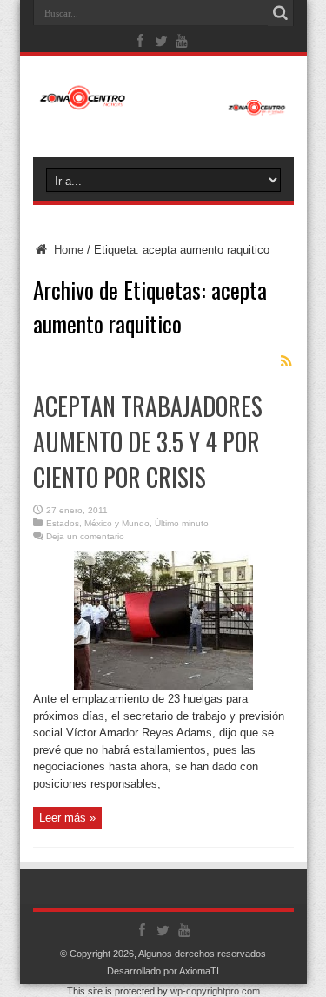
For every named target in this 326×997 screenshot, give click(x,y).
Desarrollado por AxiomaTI (163, 971)
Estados (62, 523)
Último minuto (182, 523)
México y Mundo (117, 523)
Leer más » (67, 817)
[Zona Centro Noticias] (163, 107)
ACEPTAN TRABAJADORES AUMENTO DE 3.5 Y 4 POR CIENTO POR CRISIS (148, 441)
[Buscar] (281, 13)
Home (66, 249)
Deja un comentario (85, 536)
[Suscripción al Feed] (287, 361)
